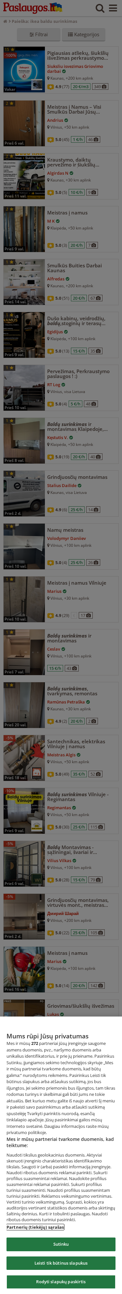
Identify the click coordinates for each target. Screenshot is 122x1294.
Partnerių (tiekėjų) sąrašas (35, 1227)
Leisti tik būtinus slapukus (61, 1263)
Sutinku (61, 1244)
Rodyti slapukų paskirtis (61, 1282)
